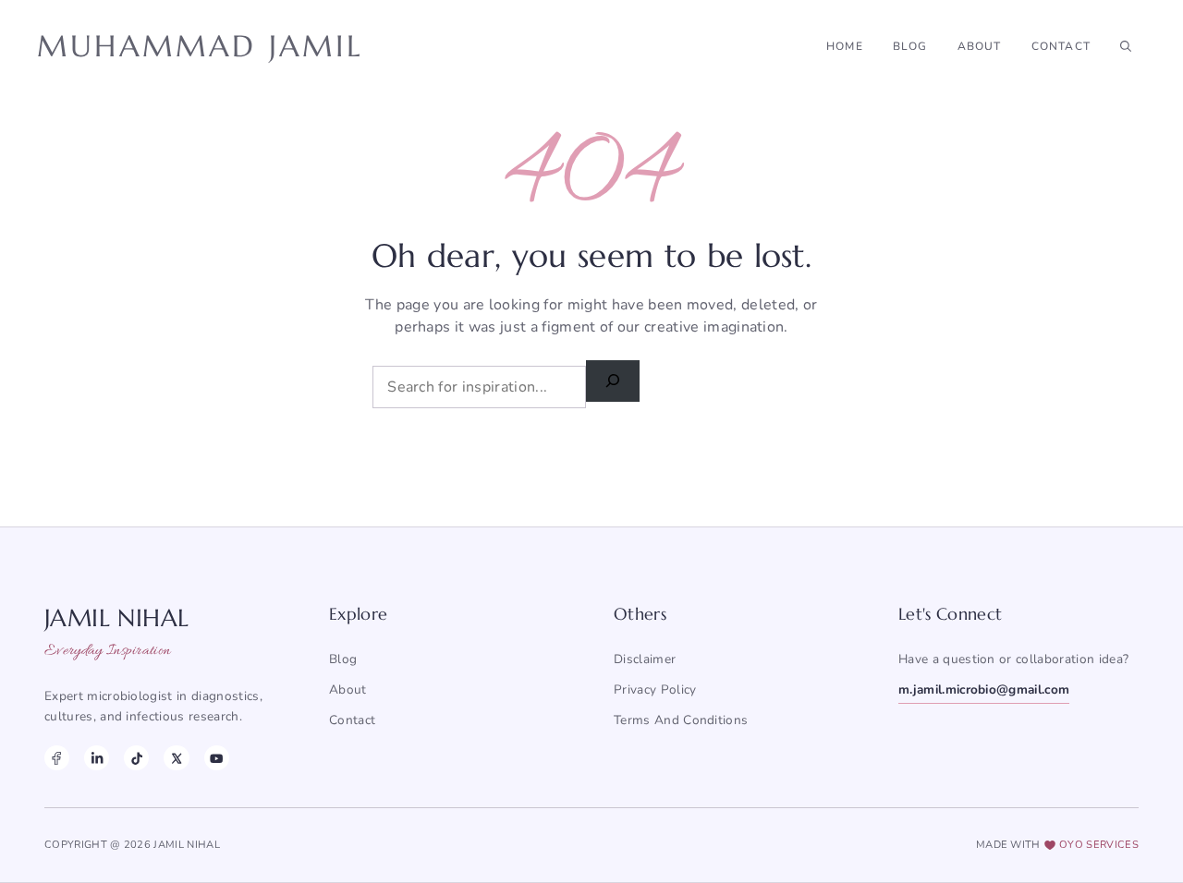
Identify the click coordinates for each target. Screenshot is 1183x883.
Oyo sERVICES (1099, 845)
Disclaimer (645, 659)
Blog (910, 46)
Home (844, 46)
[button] (1125, 46)
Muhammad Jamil (200, 46)
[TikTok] (136, 757)
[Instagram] (96, 757)
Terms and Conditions (681, 720)
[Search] (613, 381)
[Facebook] (56, 757)
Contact (1061, 46)
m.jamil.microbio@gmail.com (983, 689)
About (979, 46)
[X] (176, 757)
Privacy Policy (655, 689)
